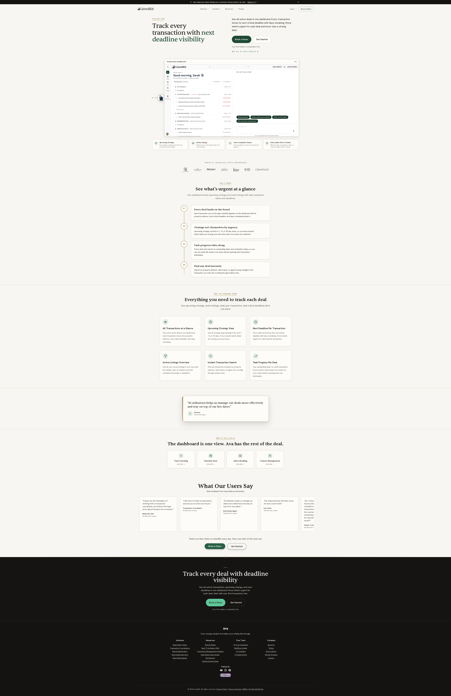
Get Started (262, 39)
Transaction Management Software (210, 651)
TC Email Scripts (241, 655)
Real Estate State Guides (210, 655)
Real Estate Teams (180, 645)
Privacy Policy (222, 689)
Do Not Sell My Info (256, 689)
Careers (271, 658)
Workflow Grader (240, 648)
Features (203, 9)
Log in (292, 9)
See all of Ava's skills (244, 51)
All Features (210, 658)
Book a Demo (306, 9)
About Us (271, 645)
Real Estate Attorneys (180, 655)
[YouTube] (221, 670)
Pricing (241, 9)
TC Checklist (241, 651)
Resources (229, 9)
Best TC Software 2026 (210, 648)
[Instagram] (225, 670)
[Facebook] (230, 670)
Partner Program (271, 655)
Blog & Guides (210, 645)
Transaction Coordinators (180, 648)
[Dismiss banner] (298, 2)
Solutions (216, 9)
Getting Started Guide (210, 661)
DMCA (245, 689)
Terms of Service (234, 689)
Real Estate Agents (180, 658)
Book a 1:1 (252, 2)
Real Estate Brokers (179, 651)
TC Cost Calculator (240, 645)
